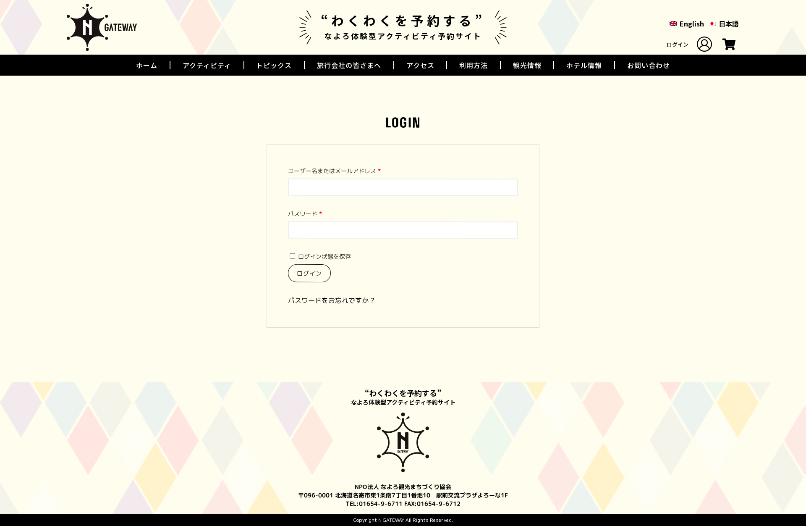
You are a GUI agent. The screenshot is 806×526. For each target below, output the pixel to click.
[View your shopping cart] (729, 46)
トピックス (274, 65)
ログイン (677, 44)
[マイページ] (704, 44)
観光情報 (527, 65)
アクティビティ (207, 65)
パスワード (305, 214)
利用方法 (473, 65)
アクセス (420, 65)
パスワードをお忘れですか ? (331, 300)
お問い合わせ (648, 65)
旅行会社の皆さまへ (349, 65)
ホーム (146, 65)
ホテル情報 (584, 65)
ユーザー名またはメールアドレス (334, 171)
